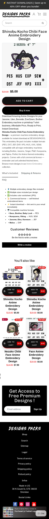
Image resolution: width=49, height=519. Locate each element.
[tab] (11, 174)
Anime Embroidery (34, 164)
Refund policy (24, 474)
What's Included (10, 173)
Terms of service (24, 458)
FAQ (4, 180)
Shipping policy (24, 469)
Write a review (24, 245)
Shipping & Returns (31, 173)
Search (24, 441)
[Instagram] (28, 504)
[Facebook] (15, 504)
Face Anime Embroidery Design (36, 354)
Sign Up (38, 409)
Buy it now (24, 110)
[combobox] (20, 23)
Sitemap (24, 446)
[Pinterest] (21, 504)
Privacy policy (24, 464)
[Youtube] (34, 504)
